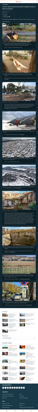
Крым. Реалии (4, 12)
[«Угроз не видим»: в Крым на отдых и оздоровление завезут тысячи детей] (22, 367)
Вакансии (21, 405)
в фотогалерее (29, 305)
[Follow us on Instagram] (10, 388)
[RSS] (19, 388)
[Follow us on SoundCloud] (17, 388)
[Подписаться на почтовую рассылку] (24, 388)
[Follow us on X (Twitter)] (5, 388)
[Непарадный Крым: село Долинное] (22, 320)
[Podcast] (21, 388)
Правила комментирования (7, 405)
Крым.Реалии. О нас (5, 403)
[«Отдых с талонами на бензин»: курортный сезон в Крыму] (5, 361)
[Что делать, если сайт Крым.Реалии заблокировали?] (22, 378)
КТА (15, 410)
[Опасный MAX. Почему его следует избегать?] (5, 378)
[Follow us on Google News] (12, 388)
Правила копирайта (5, 407)
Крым (9, 372)
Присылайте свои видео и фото (7, 394)
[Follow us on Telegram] (15, 388)
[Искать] (31, 411)
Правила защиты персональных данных (26, 407)
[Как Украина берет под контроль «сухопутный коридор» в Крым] (5, 346)
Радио (20, 394)
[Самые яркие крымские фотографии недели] (5, 331)
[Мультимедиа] (6, 411)
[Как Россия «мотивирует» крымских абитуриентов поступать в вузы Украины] (5, 353)
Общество (10, 352)
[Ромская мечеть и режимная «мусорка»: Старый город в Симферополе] (5, 315)
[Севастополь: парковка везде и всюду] (22, 324)
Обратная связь (22, 403)
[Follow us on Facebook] (3, 388)
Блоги (10, 366)
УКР (23, 410)
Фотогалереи (5, 4)
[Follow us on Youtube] (8, 388)
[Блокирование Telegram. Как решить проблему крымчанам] (22, 373)
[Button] (4, 15)
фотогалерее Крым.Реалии (25, 279)
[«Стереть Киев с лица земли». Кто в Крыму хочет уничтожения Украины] (22, 346)
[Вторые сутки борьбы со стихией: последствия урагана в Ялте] (22, 315)
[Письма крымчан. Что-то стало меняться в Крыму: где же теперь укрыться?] (5, 367)
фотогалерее (6, 79)
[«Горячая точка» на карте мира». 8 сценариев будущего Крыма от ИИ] (5, 373)
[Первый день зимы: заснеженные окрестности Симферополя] (5, 320)
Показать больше (5, 21)
